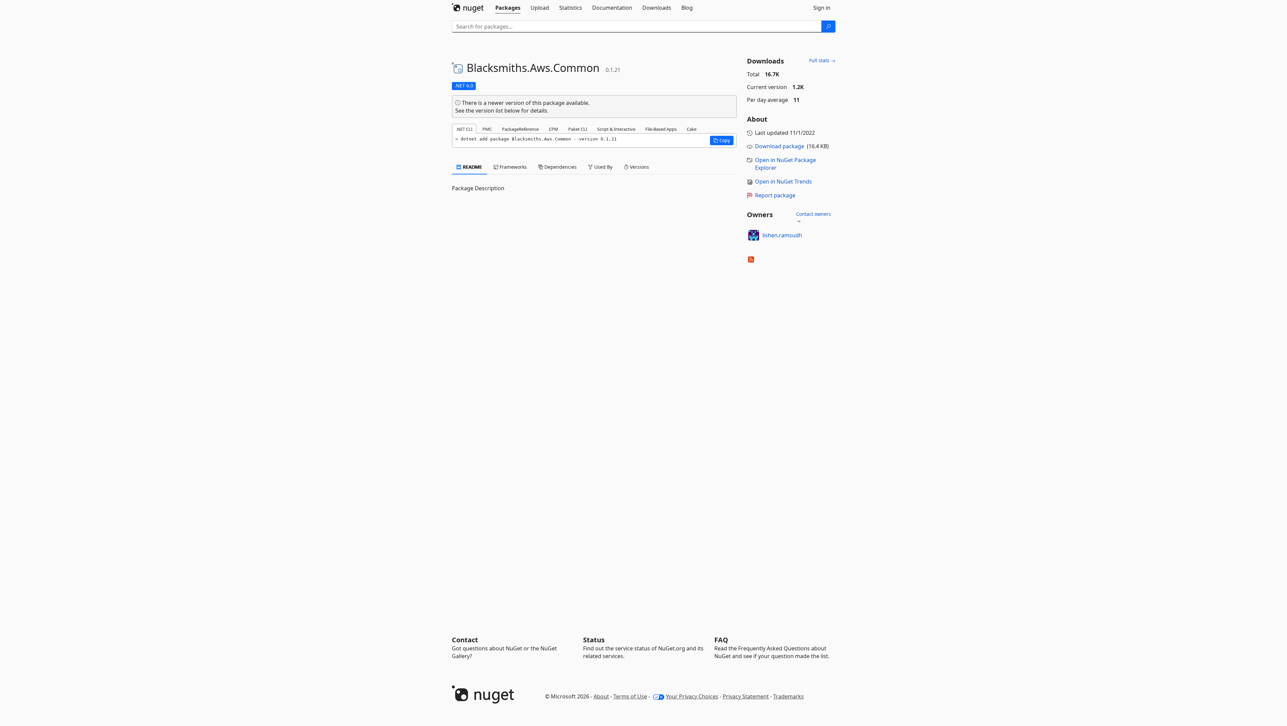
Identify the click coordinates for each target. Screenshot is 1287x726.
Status (594, 639)
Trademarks (788, 696)
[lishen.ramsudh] (754, 235)
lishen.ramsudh (782, 235)
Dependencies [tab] (560, 167)
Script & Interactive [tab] (616, 129)
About (601, 696)
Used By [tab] (602, 167)
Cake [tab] (691, 129)
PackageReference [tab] (520, 129)
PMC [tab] (487, 129)
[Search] (828, 27)
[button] (722, 140)
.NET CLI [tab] (464, 129)
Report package (775, 195)
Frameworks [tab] (512, 167)
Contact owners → (813, 217)
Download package (779, 146)
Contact (465, 639)
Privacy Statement (746, 696)
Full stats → (822, 60)
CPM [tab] (553, 129)
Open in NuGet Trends (783, 181)
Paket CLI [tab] (577, 129)
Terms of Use (630, 696)
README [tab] (472, 167)
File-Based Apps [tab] (661, 129)
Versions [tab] (639, 167)
